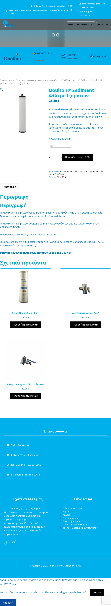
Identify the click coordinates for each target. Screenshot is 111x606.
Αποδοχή (8, 602)
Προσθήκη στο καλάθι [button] (25, 324)
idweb (78, 565)
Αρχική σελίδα (7, 80)
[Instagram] (58, 35)
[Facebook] (53, 35)
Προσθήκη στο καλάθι (77, 157)
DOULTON (61, 177)
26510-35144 (88, 7)
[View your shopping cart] (99, 24)
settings (97, 592)
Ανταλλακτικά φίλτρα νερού (32, 80)
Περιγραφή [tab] (9, 186)
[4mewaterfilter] (8, 24)
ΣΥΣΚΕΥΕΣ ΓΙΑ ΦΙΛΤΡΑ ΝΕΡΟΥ (81, 24)
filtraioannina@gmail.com (94, 3)
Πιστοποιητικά (86, 11)
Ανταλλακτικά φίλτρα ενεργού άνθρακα (69, 80)
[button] (103, 24)
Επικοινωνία (84, 15)
